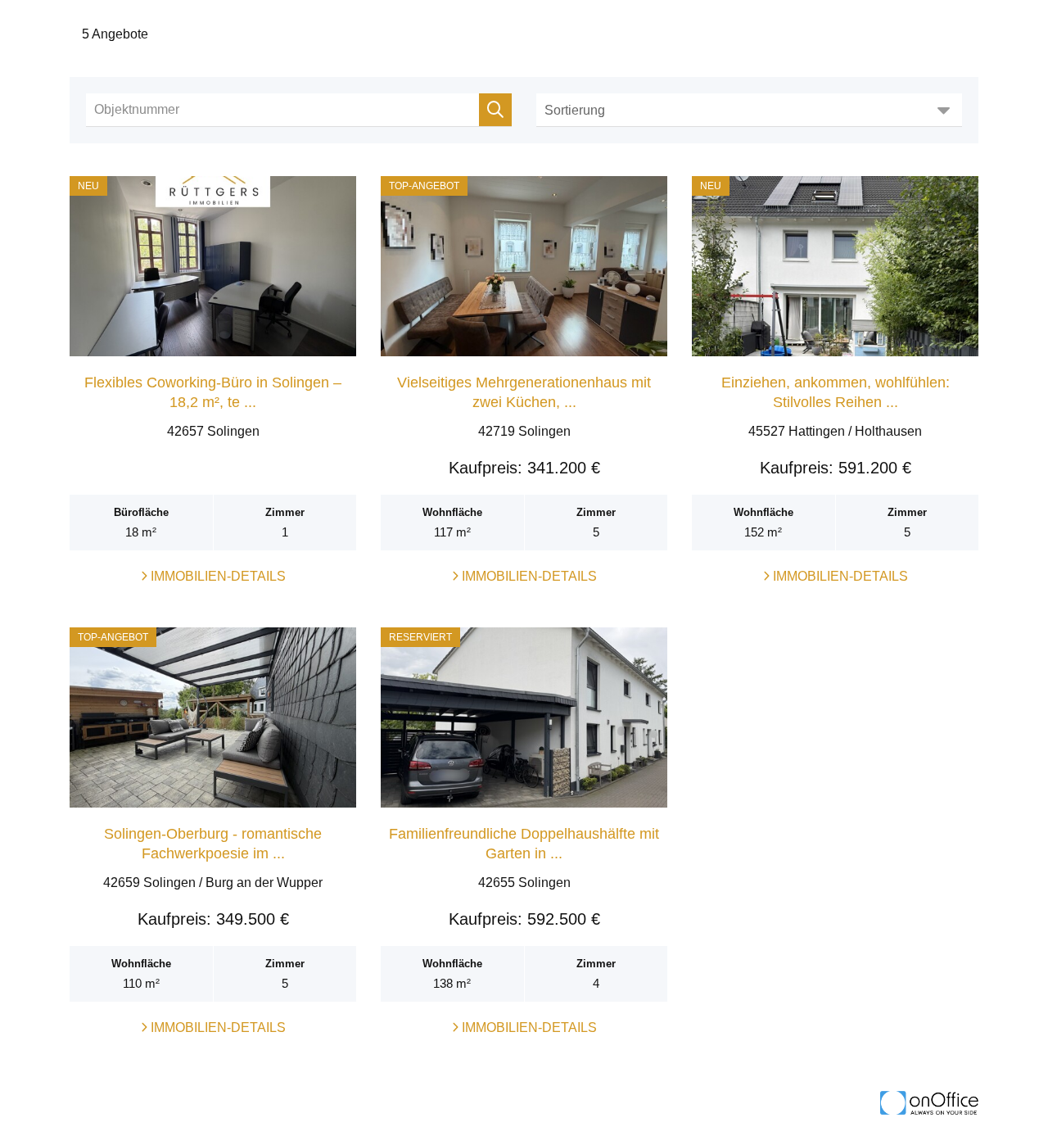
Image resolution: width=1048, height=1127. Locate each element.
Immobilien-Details (216, 576)
